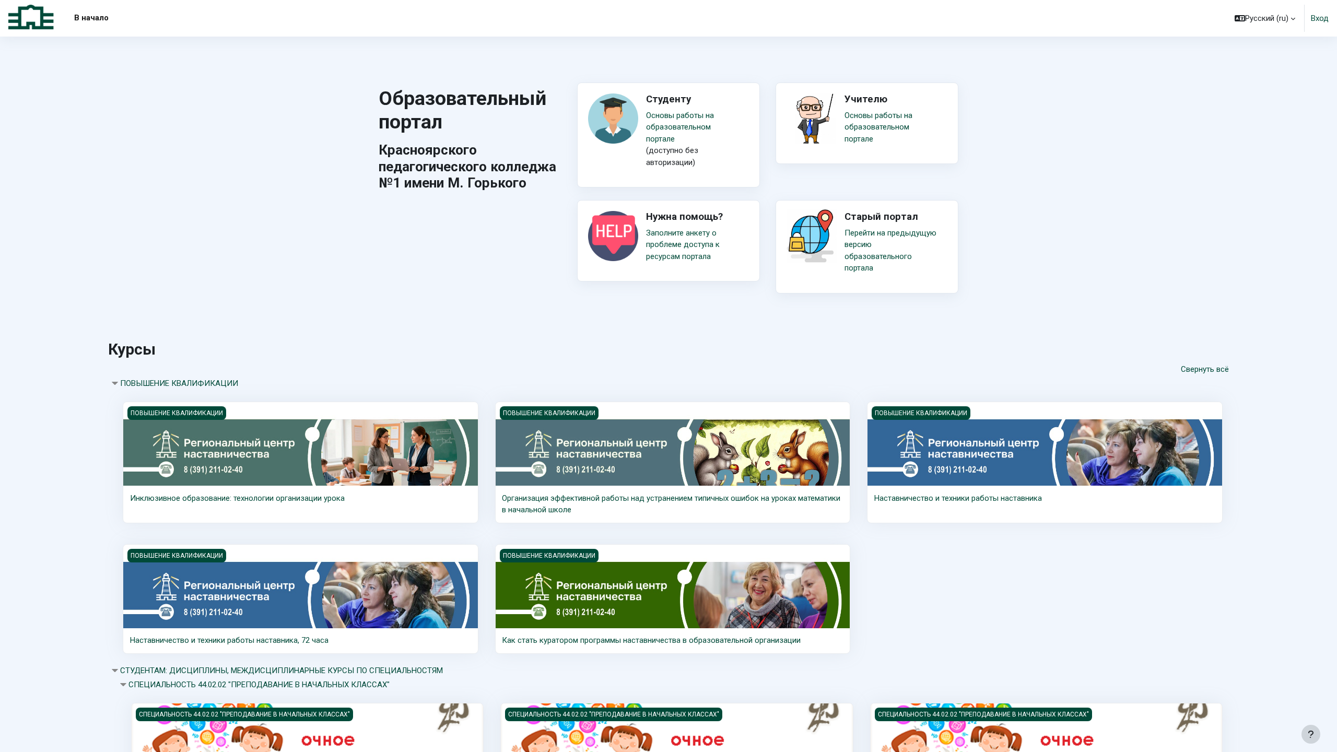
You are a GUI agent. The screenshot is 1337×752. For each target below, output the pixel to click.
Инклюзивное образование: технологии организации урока (237, 498)
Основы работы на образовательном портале (680, 127)
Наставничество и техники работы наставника (958, 498)
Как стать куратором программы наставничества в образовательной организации (651, 640)
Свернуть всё (1205, 369)
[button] (1265, 18)
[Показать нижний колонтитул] (1310, 734)
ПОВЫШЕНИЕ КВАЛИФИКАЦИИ (179, 383)
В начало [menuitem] (91, 17)
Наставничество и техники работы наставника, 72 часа (229, 640)
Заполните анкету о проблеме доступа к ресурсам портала (683, 244)
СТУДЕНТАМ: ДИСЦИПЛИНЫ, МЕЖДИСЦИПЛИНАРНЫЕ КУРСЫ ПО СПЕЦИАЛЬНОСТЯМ (281, 670)
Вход (1320, 18)
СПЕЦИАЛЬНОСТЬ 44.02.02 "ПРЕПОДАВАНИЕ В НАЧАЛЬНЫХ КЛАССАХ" (259, 684)
